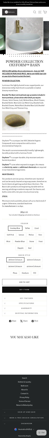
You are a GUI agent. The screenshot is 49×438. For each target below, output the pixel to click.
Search (24, 378)
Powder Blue (20, 241)
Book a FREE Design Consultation (27, 418)
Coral (37, 228)
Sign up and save (27, 412)
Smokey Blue (15, 228)
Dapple (20, 248)
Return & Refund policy (24, 405)
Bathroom (24, 386)
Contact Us (24, 393)
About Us (24, 390)
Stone (31, 241)
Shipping (21, 215)
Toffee (27, 228)
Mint (8, 241)
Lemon (21, 235)
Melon (31, 235)
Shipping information (26, 313)
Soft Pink (10, 235)
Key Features (26, 298)
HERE (37, 74)
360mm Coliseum (15, 266)
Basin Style (24, 255)
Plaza (15, 273)
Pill (34, 273)
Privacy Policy (24, 397)
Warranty (26, 308)
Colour (24, 223)
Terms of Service (24, 401)
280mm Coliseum (15, 260)
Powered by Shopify (24, 436)
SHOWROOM (26, 423)
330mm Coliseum (33, 260)
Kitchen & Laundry (24, 382)
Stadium (25, 273)
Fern (40, 235)
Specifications (26, 303)
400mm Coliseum (34, 266)
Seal (30, 248)
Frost (41, 241)
